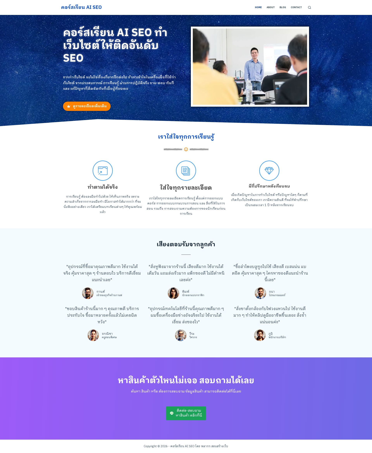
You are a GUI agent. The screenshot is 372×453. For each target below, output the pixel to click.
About (271, 7)
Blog (283, 7)
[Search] (309, 7)
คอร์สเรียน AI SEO (81, 7)
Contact (296, 7)
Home (258, 7)
